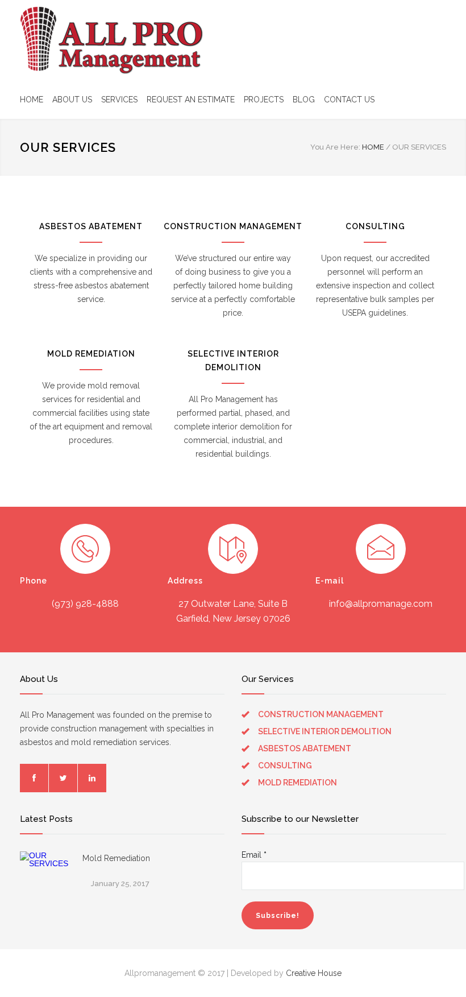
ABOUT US (72, 99)
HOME (31, 99)
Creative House (314, 973)
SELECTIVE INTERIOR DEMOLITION (325, 731)
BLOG (304, 99)
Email (254, 854)
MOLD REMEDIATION (91, 353)
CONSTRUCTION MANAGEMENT (233, 226)
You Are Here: (335, 147)
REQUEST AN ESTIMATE (191, 99)
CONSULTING (375, 226)
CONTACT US (349, 99)
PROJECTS (264, 99)
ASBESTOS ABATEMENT (91, 226)
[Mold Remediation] (45, 877)
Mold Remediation (116, 858)
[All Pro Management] (114, 40)
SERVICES (119, 99)
